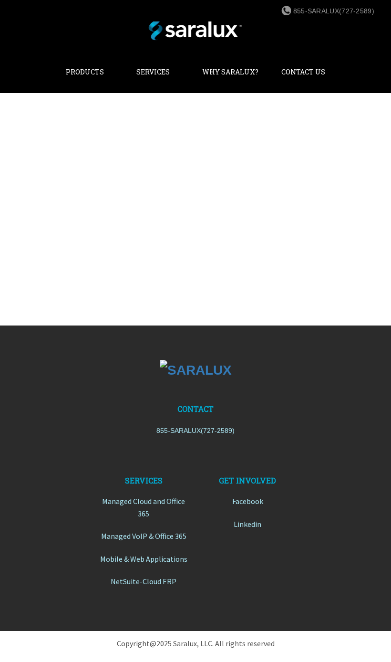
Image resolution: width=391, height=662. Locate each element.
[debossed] (195, 370)
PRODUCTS (85, 71)
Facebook (247, 501)
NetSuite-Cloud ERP (143, 581)
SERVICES (153, 71)
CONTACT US (303, 71)
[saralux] (195, 28)
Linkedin (247, 524)
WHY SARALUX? (230, 71)
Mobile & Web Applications (143, 559)
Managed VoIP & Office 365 (143, 536)
